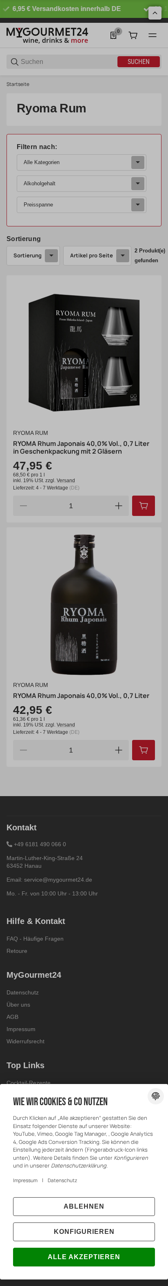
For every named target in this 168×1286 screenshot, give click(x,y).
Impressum (25, 1180)
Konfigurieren (84, 1231)
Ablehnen (84, 1206)
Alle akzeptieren (84, 1256)
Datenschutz (62, 1180)
